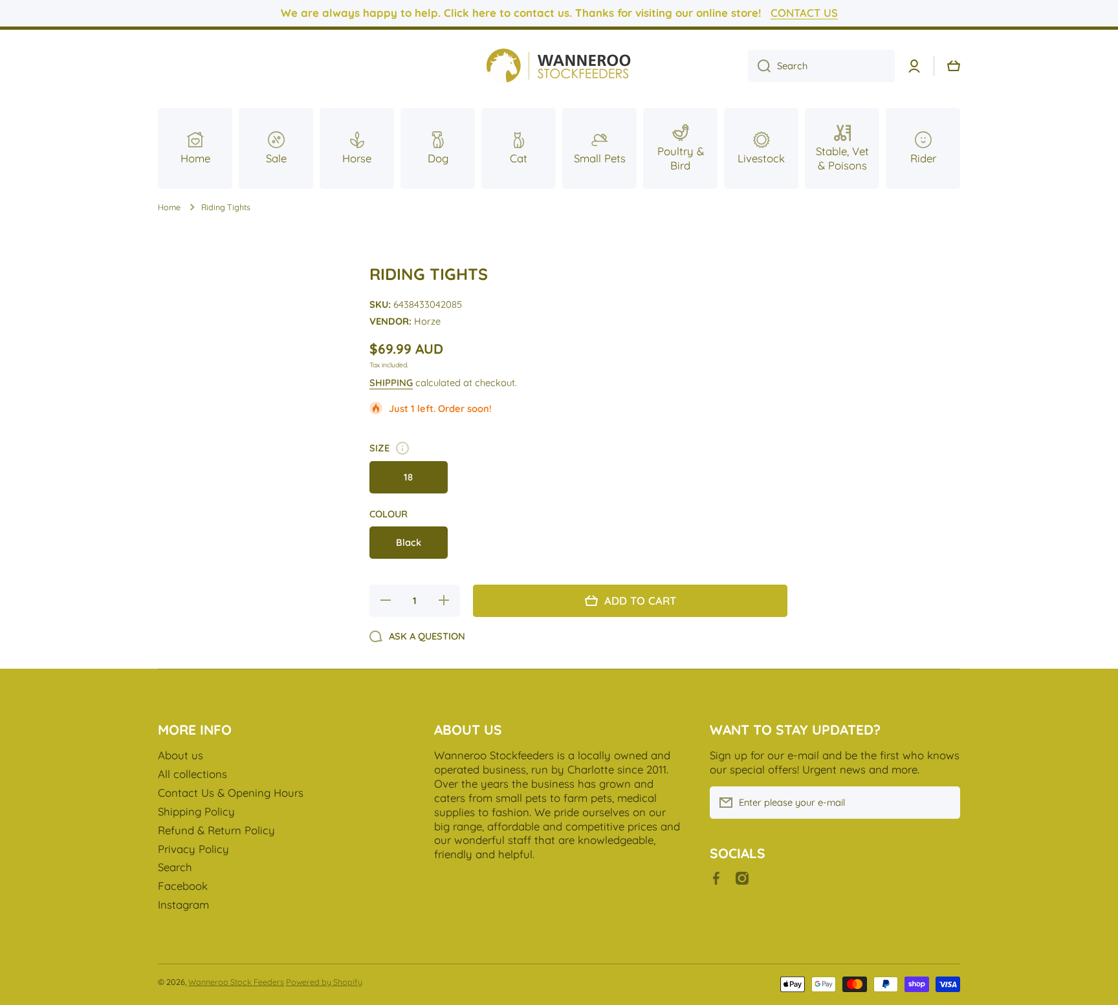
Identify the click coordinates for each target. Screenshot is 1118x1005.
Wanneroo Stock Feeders (236, 982)
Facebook (183, 885)
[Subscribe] (944, 802)
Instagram (183, 904)
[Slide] (402, 448)
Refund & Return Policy (216, 830)
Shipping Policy (196, 811)
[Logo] (559, 66)
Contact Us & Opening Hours (230, 792)
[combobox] (821, 66)
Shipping (391, 382)
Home (169, 207)
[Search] (759, 66)
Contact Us (804, 12)
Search (175, 867)
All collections (192, 774)
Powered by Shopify (324, 982)
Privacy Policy (193, 849)
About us (180, 755)
